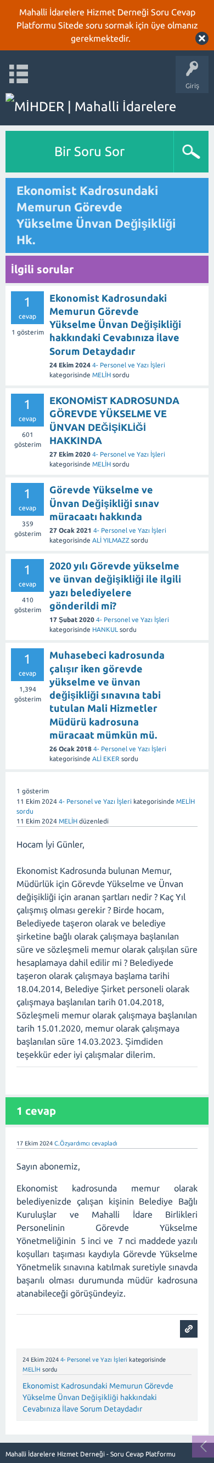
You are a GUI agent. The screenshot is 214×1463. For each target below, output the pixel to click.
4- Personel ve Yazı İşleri (128, 364)
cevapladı (104, 1143)
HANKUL (105, 629)
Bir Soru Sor (89, 151)
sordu (24, 811)
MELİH (101, 374)
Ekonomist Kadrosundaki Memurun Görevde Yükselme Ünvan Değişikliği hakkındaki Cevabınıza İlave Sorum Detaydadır (97, 1397)
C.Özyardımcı (72, 1143)
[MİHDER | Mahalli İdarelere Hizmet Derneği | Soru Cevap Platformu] (106, 106)
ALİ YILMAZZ (110, 540)
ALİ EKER (106, 758)
